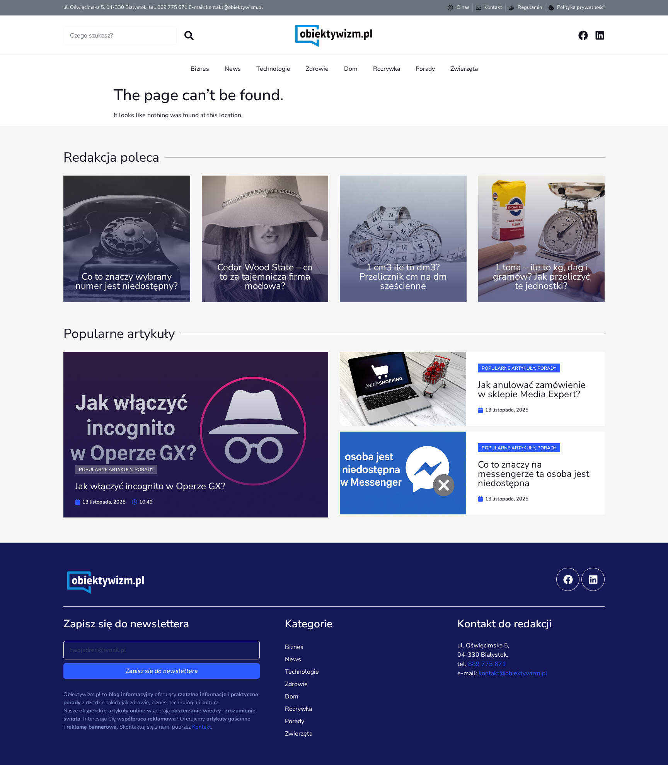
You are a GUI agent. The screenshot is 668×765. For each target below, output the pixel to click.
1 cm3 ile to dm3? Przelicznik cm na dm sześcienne (403, 276)
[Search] (189, 35)
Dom (351, 69)
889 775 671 (172, 7)
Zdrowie (317, 69)
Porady (425, 69)
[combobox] (120, 35)
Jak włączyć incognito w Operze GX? (150, 486)
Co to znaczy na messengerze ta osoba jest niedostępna (533, 473)
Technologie (273, 69)
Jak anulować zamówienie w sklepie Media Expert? (532, 389)
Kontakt (201, 727)
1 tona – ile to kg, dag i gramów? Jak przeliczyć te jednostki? (541, 276)
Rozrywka (386, 69)
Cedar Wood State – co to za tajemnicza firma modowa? (264, 276)
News (233, 69)
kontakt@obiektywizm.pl (234, 7)
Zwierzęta (464, 69)
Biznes (200, 69)
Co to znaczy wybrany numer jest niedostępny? (126, 281)
